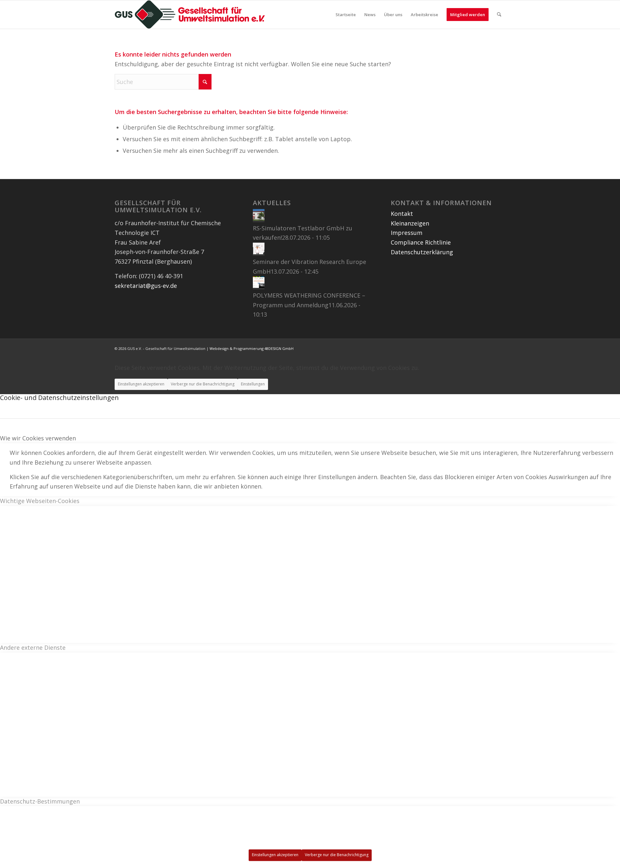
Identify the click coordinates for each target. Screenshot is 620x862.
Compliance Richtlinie (421, 242)
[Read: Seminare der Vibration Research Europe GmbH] (258, 252)
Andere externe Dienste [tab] (33, 647)
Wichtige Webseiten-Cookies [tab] (39, 501)
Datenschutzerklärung (422, 252)
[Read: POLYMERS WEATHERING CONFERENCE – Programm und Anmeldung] (258, 285)
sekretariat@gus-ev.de (146, 285)
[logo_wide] (190, 14)
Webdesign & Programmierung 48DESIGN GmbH (252, 348)
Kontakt (402, 213)
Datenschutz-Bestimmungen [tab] (40, 801)
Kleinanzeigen (410, 223)
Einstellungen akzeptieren (141, 384)
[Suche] (499, 14)
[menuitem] (345, 14)
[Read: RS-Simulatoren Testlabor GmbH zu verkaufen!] (258, 218)
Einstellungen (253, 384)
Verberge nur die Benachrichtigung (202, 384)
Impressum (406, 233)
